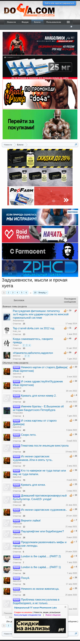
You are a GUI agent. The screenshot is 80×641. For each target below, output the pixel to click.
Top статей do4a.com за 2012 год (33, 328)
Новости (11, 22)
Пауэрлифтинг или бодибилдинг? (42, 531)
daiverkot (17, 374)
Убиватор (17, 559)
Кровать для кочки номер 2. (38, 395)
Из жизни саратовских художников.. (44, 509)
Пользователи (53, 22)
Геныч (16, 345)
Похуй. (25, 577)
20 (35, 292)
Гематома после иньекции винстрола (44, 445)
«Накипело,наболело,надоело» (33, 352)
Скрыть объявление (65, 607)
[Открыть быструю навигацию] (76, 144)
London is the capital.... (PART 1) (41, 567)
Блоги (37, 22)
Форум (25, 22)
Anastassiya (18, 320)
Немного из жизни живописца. (40, 588)
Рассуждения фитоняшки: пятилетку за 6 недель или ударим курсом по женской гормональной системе (40, 314)
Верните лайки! (31, 520)
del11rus (16, 356)
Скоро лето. (28, 434)
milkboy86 (17, 399)
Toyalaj (16, 448)
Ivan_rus (17, 331)
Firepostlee (18, 413)
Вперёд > (43, 292)
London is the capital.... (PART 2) (41, 556)
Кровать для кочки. (33, 484)
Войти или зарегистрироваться (59, 3)
